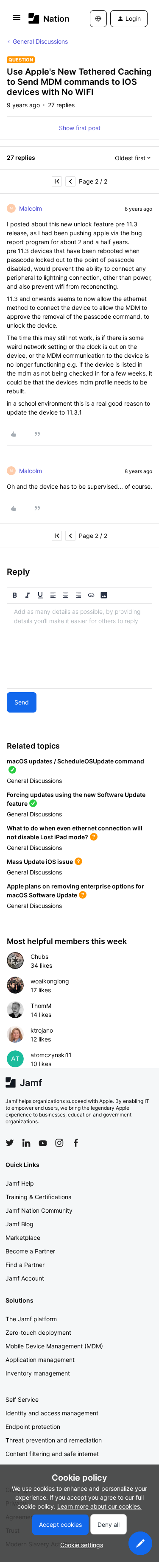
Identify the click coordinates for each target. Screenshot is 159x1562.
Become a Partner (30, 1251)
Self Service (22, 1399)
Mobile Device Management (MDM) (54, 1346)
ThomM (41, 1005)
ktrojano (42, 1030)
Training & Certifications (38, 1196)
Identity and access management (52, 1413)
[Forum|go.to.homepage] (46, 18)
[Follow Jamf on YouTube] (43, 1143)
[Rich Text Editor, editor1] (79, 646)
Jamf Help (20, 1183)
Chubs (39, 956)
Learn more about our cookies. (99, 1506)
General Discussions (40, 41)
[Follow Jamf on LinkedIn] (26, 1143)
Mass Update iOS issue (40, 861)
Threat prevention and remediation (54, 1440)
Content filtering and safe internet (52, 1453)
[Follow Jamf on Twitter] (10, 1142)
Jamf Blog (19, 1224)
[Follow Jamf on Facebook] (76, 1143)
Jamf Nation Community (39, 1210)
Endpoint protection (33, 1426)
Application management (40, 1359)
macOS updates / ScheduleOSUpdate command (75, 761)
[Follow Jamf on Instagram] (59, 1143)
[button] (16, 20)
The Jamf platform (31, 1319)
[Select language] (98, 18)
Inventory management (38, 1373)
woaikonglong (50, 981)
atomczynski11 (51, 1054)
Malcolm (30, 208)
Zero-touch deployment (38, 1332)
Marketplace (23, 1237)
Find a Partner (25, 1264)
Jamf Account (25, 1278)
